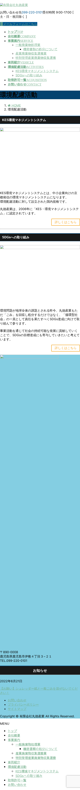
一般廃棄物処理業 (28, 45)
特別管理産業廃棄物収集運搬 (36, 58)
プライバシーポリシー (23, 704)
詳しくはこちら (66, 222)
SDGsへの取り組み (29, 75)
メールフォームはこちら (20, 24)
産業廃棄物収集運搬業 (31, 53)
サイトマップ (17, 709)
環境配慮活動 (17, 766)
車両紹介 (14, 762)
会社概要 (14, 735)
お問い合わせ (17, 700)
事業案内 (14, 740)
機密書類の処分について (40, 49)
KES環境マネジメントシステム (37, 71)
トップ (12, 731)
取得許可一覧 (17, 780)
